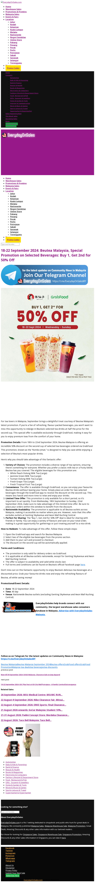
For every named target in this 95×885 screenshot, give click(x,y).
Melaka (13, 32)
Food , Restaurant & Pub (19, 96)
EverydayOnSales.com (10, 822)
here (83, 564)
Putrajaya (14, 52)
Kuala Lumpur (16, 29)
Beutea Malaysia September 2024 (33, 664)
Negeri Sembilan (18, 37)
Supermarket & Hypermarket (21, 111)
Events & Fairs (12, 17)
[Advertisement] (47, 157)
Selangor (14, 60)
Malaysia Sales (12, 14)
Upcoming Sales (11, 119)
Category (9, 75)
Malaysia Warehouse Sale (56, 826)
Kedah (13, 24)
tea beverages (37, 667)
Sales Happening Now (13, 114)
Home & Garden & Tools (19, 101)
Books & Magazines (17, 88)
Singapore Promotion (72, 834)
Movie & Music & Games (19, 106)
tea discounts (51, 667)
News (8, 121)
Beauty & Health (16, 86)
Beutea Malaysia (9, 664)
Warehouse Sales (13, 9)
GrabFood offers (72, 664)
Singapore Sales (30, 834)
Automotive (14, 78)
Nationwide (15, 35)
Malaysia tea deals (21, 667)
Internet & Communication (20, 103)
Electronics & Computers (19, 91)
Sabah (13, 55)
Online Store (16, 40)
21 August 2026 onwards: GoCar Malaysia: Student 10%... (31, 709)
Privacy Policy (11, 870)
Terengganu (16, 63)
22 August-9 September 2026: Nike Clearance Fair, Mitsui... (32, 699)
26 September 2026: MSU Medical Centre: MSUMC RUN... (31, 694)
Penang (13, 45)
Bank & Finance (16, 83)
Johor (12, 22)
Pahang (13, 42)
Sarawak (14, 58)
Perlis (12, 50)
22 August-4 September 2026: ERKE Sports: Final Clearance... (33, 704)
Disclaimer (10, 868)
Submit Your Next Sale (15, 873)
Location (10, 19)
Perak (13, 47)
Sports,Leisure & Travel (19, 109)
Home (8, 6)
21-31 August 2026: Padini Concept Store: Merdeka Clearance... (35, 715)
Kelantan (14, 27)
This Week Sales (11, 116)
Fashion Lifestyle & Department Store (24, 93)
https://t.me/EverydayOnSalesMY (18, 658)
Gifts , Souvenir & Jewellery (20, 98)
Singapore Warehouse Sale (50, 834)
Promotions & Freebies (16, 11)
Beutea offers (57, 664)
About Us (10, 865)
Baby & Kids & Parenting (19, 80)
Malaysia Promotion (76, 826)
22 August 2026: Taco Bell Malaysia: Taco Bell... (26, 720)
